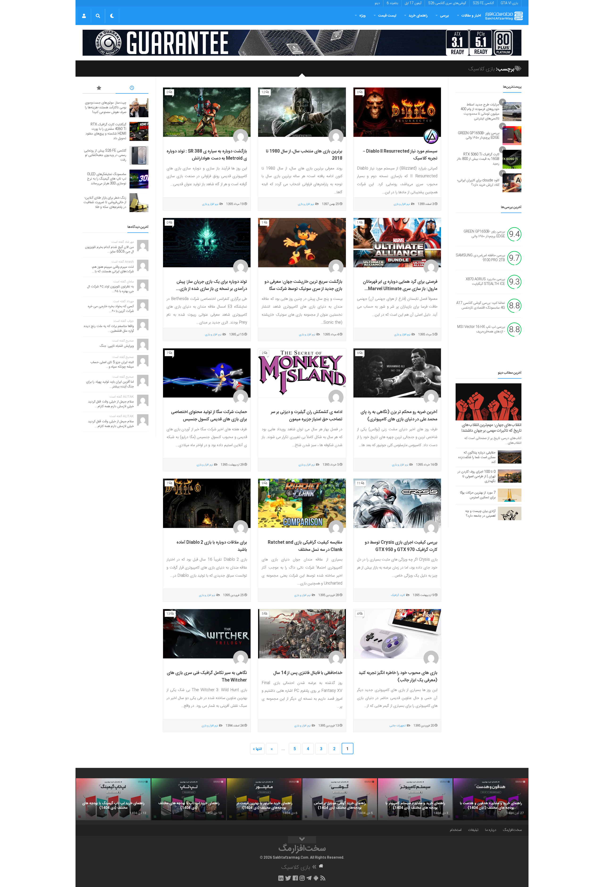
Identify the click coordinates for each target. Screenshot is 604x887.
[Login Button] (84, 16)
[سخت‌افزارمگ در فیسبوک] (295, 878)
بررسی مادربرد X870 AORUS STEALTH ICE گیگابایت (485, 282)
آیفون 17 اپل (413, 3)
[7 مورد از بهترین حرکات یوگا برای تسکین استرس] (509, 495)
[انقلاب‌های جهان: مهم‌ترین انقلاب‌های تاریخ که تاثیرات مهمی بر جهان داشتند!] (488, 401)
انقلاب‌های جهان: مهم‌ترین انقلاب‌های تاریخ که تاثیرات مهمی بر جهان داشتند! (491, 428)
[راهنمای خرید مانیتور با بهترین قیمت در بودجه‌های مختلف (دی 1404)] (264, 799)
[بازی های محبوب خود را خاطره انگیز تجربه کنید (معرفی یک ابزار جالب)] (397, 634)
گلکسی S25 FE (483, 3)
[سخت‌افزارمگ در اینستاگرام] (302, 878)
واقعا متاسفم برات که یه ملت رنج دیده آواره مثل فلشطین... (109, 328)
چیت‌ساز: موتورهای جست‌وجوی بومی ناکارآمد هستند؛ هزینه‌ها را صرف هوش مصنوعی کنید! (105, 107)
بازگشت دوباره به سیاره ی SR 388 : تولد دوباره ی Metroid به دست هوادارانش (207, 155)
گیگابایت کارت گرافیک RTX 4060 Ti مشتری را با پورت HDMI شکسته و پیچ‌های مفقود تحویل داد (105, 131)
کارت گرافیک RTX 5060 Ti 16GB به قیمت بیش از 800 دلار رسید (478, 159)
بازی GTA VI (509, 3)
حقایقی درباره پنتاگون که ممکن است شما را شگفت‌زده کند (476, 457)
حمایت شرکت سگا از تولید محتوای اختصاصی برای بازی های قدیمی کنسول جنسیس (209, 416)
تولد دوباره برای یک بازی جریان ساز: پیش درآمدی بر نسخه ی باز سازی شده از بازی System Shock (211, 289)
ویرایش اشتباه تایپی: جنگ (117, 346)
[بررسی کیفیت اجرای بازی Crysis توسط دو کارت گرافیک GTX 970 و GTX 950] (397, 503)
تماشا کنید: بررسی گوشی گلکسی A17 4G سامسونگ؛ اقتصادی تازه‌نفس (480, 306)
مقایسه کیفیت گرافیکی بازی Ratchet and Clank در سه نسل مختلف (305, 546)
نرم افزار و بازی (402, 204)
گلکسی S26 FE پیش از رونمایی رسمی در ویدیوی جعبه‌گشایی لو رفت (105, 155)
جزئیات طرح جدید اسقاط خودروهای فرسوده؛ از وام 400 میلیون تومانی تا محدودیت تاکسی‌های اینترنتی (480, 111)
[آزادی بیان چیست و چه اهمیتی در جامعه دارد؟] (509, 513)
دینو (377, 3)
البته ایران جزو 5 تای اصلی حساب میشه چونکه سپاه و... (112, 365)
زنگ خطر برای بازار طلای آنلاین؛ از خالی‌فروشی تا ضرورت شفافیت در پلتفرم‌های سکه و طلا (105, 202)
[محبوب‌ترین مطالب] (99, 89)
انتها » (257, 749)
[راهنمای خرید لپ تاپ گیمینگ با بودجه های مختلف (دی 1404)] (113, 799)
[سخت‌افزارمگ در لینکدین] (280, 878)
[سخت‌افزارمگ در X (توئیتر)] (288, 878)
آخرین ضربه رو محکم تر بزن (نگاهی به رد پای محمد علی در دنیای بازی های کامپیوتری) (399, 416)
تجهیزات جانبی (397, 725)
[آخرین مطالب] (132, 89)
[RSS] (323, 878)
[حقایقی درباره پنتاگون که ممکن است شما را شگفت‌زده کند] (509, 457)
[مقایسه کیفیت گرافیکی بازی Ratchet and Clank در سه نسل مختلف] (302, 503)
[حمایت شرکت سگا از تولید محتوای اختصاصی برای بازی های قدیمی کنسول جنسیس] (207, 373)
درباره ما (490, 830)
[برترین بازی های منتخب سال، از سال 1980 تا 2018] (302, 112)
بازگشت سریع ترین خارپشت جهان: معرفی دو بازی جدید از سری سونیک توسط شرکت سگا (303, 285)
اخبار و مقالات (471, 16)
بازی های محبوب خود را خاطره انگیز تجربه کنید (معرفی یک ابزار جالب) (398, 676)
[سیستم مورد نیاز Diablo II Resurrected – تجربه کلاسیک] (397, 112)
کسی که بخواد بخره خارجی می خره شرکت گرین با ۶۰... (111, 309)
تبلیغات (473, 830)
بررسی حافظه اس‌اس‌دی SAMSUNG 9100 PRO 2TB (480, 258)
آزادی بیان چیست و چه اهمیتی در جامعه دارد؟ (480, 513)
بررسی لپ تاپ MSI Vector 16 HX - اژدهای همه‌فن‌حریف (481, 329)
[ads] (302, 43)
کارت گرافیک (398, 595)
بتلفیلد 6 (392, 3)
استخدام (455, 830)
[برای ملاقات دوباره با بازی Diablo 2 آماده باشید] (207, 503)
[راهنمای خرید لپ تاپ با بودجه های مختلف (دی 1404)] (188, 799)
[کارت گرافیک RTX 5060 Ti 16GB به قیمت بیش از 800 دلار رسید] (512, 159)
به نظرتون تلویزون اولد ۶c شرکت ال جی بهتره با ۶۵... (110, 289)
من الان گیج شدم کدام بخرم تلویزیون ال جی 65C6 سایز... (109, 249)
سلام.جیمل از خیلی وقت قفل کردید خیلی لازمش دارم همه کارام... (111, 404)
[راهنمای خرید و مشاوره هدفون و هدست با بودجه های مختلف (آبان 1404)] (490, 799)
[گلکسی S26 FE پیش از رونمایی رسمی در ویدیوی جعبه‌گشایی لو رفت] (139, 155)
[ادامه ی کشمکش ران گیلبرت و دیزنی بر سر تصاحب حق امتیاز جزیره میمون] (302, 373)
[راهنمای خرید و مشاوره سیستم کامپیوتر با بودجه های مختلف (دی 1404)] (415, 799)
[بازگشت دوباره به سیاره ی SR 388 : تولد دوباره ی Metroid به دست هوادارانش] (207, 112)
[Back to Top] (302, 839)
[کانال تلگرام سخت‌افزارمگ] (308, 878)
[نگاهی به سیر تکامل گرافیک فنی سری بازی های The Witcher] (207, 634)
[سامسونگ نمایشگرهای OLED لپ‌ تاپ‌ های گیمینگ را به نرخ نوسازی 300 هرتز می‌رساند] (139, 179)
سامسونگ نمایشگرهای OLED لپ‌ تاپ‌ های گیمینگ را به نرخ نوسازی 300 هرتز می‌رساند (106, 179)
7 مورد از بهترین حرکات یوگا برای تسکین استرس (477, 495)
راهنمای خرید (418, 16)
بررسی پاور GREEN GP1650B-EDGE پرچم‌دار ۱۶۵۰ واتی (478, 135)
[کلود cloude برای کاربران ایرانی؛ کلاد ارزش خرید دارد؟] (512, 182)
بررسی (444, 16)
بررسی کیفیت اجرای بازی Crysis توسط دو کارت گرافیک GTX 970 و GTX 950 (401, 546)
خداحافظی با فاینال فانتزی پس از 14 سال (307, 673)
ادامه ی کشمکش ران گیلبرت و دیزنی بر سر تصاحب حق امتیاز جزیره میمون (306, 416)
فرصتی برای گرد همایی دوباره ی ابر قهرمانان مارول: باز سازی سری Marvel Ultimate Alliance (400, 289)
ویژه (362, 16)
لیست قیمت (387, 16)
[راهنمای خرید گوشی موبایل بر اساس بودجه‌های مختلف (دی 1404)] (339, 799)
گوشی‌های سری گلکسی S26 (447, 3)
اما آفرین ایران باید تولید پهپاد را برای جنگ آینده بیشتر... (110, 384)
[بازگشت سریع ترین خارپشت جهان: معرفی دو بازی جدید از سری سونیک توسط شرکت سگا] (302, 243)
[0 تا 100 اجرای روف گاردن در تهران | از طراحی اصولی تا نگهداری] (509, 476)
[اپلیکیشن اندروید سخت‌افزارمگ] (315, 878)
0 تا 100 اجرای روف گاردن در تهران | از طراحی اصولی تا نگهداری (476, 476)
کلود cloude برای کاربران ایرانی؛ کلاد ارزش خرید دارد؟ (478, 183)
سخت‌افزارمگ (512, 830)
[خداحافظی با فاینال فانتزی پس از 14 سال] (302, 634)
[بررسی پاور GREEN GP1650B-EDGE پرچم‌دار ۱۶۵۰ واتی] (512, 135)
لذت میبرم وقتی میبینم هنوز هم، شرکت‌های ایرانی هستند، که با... (113, 269)
